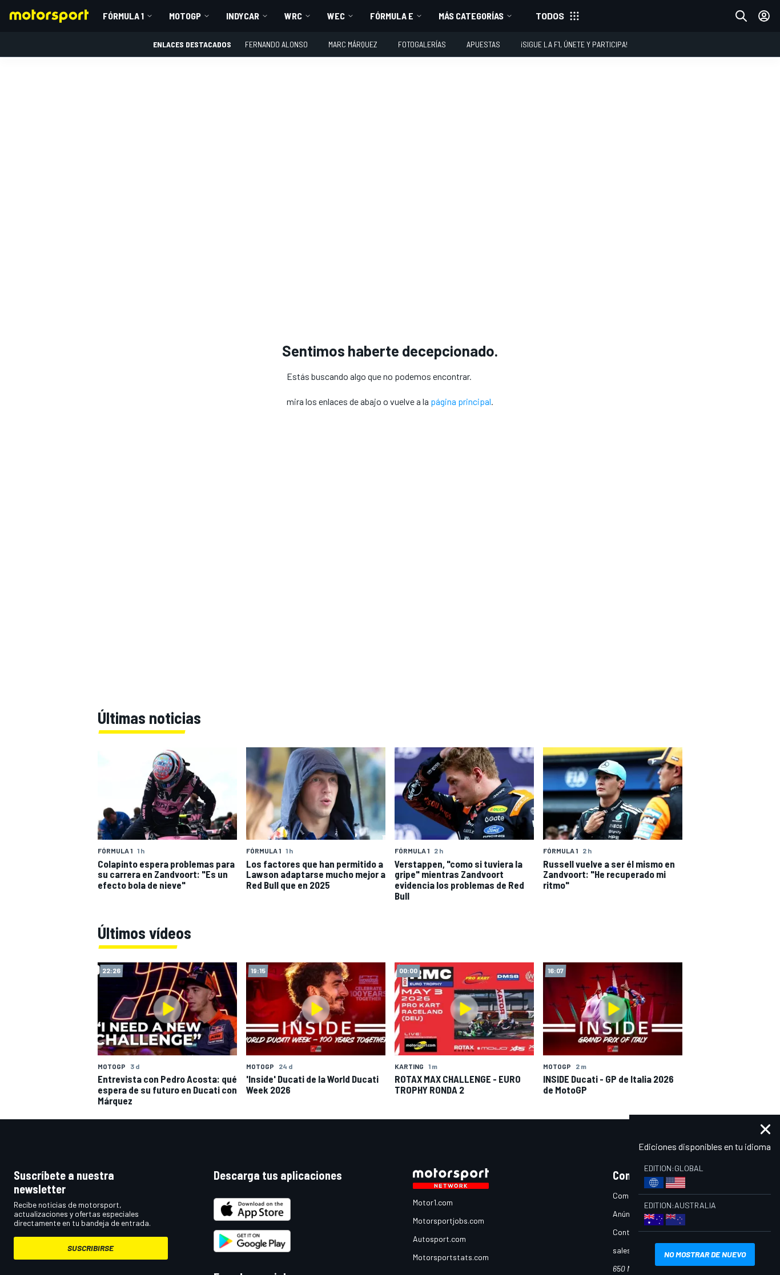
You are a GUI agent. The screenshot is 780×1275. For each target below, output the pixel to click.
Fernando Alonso (276, 44)
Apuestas (483, 44)
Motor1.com (433, 1202)
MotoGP (185, 15)
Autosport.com (439, 1239)
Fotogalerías (422, 44)
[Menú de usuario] (764, 16)
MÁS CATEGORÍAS (471, 15)
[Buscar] (741, 16)
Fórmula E (391, 15)
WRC (293, 15)
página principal (461, 401)
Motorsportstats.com (451, 1257)
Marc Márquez (352, 44)
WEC (336, 15)
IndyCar (242, 15)
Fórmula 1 (123, 15)
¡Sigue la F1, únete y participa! (574, 44)
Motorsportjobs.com (448, 1220)
